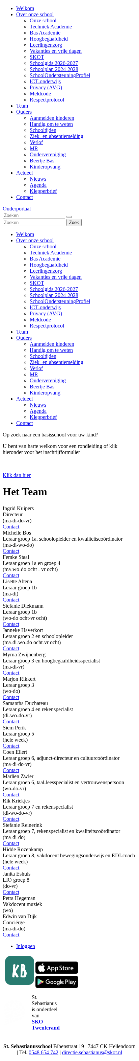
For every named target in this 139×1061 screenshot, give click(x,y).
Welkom (25, 234)
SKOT (37, 283)
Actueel (24, 399)
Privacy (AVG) (46, 313)
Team (22, 332)
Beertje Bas (42, 386)
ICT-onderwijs (45, 307)
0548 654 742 (43, 1052)
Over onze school (35, 240)
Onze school (43, 246)
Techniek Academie (51, 252)
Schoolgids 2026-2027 (54, 289)
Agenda (38, 411)
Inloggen (25, 946)
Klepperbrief (43, 417)
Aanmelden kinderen (52, 344)
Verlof (36, 368)
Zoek (74, 222)
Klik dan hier (17, 475)
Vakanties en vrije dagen (56, 277)
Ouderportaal (17, 208)
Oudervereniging (48, 380)
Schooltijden (43, 356)
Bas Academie (45, 259)
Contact (24, 423)
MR (34, 374)
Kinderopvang (45, 393)
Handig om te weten (51, 350)
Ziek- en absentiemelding (56, 362)
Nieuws (38, 405)
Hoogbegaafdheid (49, 265)
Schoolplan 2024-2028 (54, 295)
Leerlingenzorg (46, 271)
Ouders (24, 338)
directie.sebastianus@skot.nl (92, 1052)
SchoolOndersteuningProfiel (60, 301)
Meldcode (40, 319)
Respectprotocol (47, 326)
